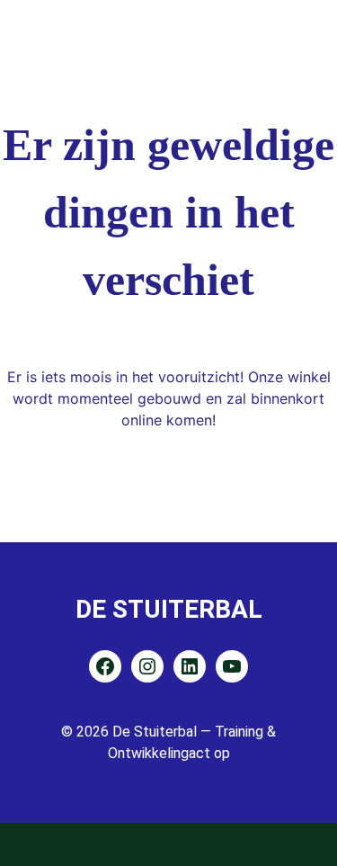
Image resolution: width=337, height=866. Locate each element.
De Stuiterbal (168, 609)
